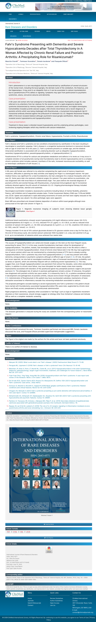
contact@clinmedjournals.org (82, 612)
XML (21, 532)
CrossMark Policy (78, 1)
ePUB (28, 532)
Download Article (49, 524)
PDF (8, 532)
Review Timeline (69, 1)
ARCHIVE (48, 31)
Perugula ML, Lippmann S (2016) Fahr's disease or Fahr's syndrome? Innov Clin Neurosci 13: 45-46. (44, 365)
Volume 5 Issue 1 (47, 515)
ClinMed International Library (18, 617)
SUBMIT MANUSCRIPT (68, 14)
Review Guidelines (56, 598)
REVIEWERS (37, 31)
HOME (10, 14)
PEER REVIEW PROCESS (35, 14)
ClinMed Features (87, 1)
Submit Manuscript (34, 603)
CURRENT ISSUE (60, 31)
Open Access (54, 603)
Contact (30, 605)
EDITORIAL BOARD (24, 31)
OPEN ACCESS (13, 36)
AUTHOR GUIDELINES (52, 14)
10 (7, 278)
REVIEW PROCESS (27, 36)
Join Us (52, 605)
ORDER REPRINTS (13, 19)
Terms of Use (83, 617)
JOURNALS (20, 14)
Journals (31, 601)
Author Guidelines (56, 601)
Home (30, 598)
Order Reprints (49, 538)
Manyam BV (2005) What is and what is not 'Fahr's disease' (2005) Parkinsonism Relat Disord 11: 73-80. (46, 362)
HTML (15, 532)
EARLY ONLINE (74, 31)
